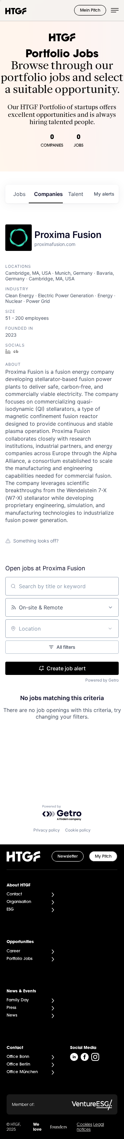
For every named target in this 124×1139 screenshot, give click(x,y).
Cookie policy (78, 830)
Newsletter (68, 857)
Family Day (18, 1000)
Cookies (84, 1125)
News (12, 1016)
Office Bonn (18, 1057)
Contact (14, 894)
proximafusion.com (54, 244)
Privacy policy (46, 830)
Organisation (19, 902)
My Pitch (103, 857)
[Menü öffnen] (115, 10)
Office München (22, 1072)
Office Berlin (18, 1065)
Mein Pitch (90, 11)
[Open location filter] (110, 628)
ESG (10, 910)
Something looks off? (36, 541)
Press (11, 1008)
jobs (19, 194)
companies (48, 194)
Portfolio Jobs (19, 959)
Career (13, 951)
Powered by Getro (102, 680)
